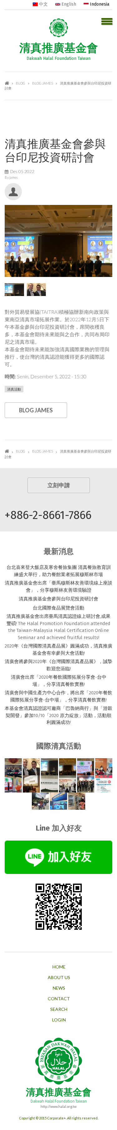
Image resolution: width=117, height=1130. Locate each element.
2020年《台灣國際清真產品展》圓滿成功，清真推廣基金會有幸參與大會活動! (58, 649)
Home (59, 967)
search (58, 1009)
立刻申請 (58, 485)
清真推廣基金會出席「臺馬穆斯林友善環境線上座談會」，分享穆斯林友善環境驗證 (58, 586)
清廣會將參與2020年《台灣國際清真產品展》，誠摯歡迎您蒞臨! (58, 665)
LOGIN (59, 1020)
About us (59, 977)
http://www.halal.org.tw (58, 1106)
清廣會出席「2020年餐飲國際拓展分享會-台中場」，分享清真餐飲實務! (58, 680)
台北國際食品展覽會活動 (58, 608)
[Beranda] (58, 27)
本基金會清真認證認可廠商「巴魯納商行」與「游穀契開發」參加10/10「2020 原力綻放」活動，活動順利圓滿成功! (58, 715)
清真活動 (14, 389)
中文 (43, 4)
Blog (20, 83)
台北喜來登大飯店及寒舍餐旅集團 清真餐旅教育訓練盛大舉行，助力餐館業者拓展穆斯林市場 (59, 571)
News (59, 988)
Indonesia (99, 4)
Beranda (7, 83)
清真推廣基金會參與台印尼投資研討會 (58, 599)
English (68, 4)
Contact (59, 999)
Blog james (42, 83)
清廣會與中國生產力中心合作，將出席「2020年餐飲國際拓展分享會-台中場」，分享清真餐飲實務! (58, 696)
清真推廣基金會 (58, 48)
